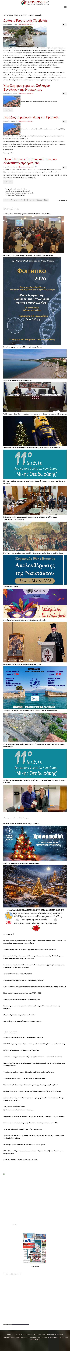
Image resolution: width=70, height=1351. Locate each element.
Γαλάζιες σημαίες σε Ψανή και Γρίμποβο (31, 117)
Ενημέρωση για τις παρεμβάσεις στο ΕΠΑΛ (17, 380)
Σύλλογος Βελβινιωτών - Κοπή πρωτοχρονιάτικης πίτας (21, 999)
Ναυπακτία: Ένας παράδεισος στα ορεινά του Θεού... (19, 193)
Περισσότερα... (8, 110)
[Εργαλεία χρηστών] (64, 24)
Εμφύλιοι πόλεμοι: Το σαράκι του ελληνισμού (18, 1110)
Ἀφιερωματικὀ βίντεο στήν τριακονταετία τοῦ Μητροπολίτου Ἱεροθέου (26, 214)
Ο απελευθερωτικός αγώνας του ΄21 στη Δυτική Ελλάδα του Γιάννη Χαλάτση (28, 1072)
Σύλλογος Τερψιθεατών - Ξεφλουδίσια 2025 (17, 974)
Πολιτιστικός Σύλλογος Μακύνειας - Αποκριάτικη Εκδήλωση (23, 980)
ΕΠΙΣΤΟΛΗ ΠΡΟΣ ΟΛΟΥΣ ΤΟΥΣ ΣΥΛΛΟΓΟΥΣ (20, 1160)
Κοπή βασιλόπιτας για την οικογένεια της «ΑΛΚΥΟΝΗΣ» (22, 993)
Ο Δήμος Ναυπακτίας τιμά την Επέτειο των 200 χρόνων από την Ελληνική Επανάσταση (32, 1091)
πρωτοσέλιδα (35, 1266)
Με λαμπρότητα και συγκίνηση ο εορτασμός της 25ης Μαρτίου (24, 1144)
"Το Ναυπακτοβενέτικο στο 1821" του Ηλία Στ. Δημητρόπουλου (24, 1078)
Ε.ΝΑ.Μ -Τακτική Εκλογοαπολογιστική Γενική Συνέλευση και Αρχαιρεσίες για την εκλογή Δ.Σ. (34, 986)
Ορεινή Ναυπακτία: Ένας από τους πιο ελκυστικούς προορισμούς (30, 161)
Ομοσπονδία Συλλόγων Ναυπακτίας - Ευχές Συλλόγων (21, 823)
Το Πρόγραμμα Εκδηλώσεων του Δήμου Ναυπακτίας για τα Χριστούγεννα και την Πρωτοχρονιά (34, 414)
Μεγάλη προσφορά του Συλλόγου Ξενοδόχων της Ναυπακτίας (26, 87)
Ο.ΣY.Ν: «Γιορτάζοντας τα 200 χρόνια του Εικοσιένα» (21, 1050)
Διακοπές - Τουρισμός (12, 24)
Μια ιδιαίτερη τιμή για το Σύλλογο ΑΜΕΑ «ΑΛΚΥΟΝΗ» (22, 1021)
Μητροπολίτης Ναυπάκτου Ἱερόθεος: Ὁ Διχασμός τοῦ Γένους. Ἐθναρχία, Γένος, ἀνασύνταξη (33, 1116)
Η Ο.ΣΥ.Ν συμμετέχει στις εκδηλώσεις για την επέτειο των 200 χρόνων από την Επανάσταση (34, 1044)
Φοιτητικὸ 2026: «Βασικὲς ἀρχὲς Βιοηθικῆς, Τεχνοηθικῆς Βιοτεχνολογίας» (28, 255)
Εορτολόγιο (15, 1224)
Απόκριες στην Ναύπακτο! (12, 586)
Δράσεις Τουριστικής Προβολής (25, 20)
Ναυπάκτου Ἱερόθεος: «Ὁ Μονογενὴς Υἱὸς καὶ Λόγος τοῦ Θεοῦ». (24, 620)
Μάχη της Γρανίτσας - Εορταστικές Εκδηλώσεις (19, 1015)
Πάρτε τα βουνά (8, 934)
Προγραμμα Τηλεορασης (7, 1324)
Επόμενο (39, 200)
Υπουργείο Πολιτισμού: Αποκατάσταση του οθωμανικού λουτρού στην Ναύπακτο (30, 710)
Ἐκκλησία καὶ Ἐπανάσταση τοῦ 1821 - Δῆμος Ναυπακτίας (22, 1129)
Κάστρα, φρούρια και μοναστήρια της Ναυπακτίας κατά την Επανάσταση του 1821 (30, 1123)
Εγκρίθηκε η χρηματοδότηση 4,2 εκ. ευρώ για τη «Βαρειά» (22, 347)
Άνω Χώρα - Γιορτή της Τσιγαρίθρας (15, 195)
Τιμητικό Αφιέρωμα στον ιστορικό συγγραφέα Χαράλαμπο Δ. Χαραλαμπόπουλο (29, 949)
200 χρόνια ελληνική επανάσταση (14, 1106)
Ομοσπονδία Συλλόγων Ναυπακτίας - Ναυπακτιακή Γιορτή (22, 664)
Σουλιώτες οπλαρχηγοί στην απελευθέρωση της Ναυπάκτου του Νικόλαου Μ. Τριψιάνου (32, 1057)
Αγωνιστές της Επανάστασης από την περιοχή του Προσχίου (23, 1037)
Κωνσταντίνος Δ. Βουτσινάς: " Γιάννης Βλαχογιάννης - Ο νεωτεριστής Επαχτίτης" (30, 1085)
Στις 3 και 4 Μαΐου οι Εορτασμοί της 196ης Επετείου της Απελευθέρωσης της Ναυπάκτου (33, 553)
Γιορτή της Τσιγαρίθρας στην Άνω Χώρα (16, 189)
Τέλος (45, 200)
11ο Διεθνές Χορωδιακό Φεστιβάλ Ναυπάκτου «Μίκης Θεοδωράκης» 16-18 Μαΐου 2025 (32, 447)
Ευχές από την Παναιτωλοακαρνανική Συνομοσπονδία (21, 863)
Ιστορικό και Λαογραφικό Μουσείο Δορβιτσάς (17, 191)
